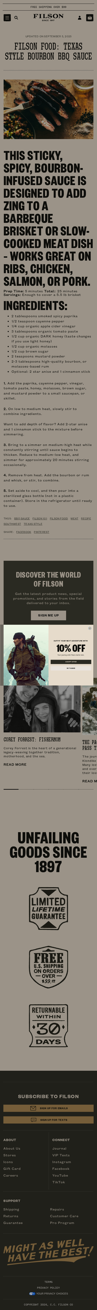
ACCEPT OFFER (70, 662)
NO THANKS (71, 668)
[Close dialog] (89, 628)
